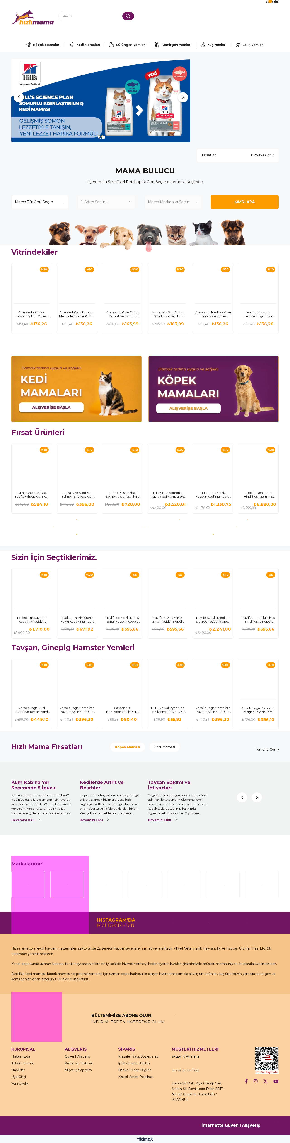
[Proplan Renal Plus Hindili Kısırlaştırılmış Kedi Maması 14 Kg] (258, 464)
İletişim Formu (22, 1063)
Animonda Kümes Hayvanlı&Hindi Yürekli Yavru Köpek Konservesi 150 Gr (31, 314)
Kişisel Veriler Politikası (135, 1077)
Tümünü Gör (261, 155)
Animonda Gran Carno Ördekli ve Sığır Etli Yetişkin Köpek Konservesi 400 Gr (122, 314)
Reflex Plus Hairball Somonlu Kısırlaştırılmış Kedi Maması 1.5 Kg (122, 495)
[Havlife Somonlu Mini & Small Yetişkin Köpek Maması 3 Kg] (122, 589)
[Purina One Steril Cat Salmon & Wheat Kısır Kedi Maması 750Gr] (77, 464)
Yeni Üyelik (19, 1084)
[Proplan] (179, 519)
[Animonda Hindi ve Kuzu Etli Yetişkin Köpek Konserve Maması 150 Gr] (213, 283)
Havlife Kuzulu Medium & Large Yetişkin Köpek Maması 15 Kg (213, 619)
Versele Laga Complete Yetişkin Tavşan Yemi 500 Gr (258, 710)
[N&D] (76, 534)
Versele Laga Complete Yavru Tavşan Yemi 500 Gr (77, 710)
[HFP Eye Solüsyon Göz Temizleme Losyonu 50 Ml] (167, 679)
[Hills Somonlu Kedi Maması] (100, 100)
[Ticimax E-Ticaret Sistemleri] (145, 1139)
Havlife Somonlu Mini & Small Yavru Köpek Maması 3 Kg (258, 619)
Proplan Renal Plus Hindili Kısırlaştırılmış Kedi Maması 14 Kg (258, 495)
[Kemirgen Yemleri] (213, 534)
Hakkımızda (20, 1056)
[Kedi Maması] (76, 389)
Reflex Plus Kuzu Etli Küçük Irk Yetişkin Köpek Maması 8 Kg (31, 619)
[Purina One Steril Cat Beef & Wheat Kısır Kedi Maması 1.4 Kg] (32, 464)
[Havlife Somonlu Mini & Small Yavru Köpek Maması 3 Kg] (258, 589)
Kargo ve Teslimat (79, 1063)
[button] (99, 136)
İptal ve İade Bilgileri (134, 1063)
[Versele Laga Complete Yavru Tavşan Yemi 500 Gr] (77, 679)
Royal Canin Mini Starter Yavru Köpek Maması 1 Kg (77, 619)
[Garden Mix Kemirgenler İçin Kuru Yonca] (122, 679)
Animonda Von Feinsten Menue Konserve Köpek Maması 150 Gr (77, 314)
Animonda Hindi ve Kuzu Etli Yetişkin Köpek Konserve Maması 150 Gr (213, 314)
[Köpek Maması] (213, 389)
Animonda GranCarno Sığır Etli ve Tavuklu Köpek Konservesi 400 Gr (167, 314)
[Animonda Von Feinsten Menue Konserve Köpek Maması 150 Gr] (77, 283)
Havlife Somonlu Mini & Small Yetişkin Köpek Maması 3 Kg (122, 619)
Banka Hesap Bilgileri (135, 1070)
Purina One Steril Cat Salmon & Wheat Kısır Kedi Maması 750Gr (77, 495)
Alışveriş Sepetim (78, 1070)
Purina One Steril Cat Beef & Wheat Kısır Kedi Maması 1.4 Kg (31, 495)
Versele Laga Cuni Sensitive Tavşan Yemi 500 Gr (32, 710)
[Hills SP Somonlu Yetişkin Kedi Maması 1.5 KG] (213, 464)
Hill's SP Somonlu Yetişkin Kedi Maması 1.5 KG (213, 495)
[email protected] (185, 1070)
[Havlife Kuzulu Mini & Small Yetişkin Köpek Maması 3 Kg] (167, 589)
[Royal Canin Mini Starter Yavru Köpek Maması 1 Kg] (77, 589)
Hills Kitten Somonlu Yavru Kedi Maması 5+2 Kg (167, 495)
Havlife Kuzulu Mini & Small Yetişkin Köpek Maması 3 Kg (167, 619)
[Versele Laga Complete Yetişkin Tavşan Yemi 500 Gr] (258, 679)
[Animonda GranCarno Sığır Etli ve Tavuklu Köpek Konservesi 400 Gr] (167, 283)
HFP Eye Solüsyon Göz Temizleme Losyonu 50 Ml (167, 710)
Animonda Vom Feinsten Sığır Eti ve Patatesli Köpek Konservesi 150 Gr (258, 314)
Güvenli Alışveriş (77, 1056)
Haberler (18, 1070)
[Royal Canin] (76, 519)
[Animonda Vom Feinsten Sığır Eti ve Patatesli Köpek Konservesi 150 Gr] (258, 283)
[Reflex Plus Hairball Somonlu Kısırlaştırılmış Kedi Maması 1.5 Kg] (122, 464)
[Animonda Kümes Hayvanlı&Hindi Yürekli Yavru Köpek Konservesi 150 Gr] (32, 283)
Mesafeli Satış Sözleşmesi (138, 1056)
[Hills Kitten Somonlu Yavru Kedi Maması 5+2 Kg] (167, 464)
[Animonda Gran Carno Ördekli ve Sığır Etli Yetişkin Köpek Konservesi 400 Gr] (122, 283)
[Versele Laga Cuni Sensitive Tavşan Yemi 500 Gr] (32, 679)
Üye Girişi (18, 1077)
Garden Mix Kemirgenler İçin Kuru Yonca (122, 710)
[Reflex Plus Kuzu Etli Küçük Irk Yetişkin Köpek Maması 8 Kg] (32, 589)
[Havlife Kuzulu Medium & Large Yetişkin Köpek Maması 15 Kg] (213, 589)
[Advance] (248, 519)
